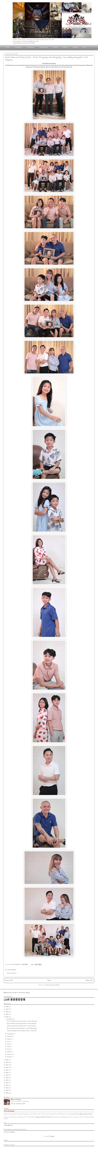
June (8, 1044)
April (8, 1049)
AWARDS (75, 48)
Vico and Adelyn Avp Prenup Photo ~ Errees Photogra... (22, 1021)
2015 (7, 1075)
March (9, 1051)
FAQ (84, 48)
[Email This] (35, 964)
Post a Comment (12, 973)
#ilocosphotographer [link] (68, 65)
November (10, 1034)
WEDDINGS (18, 48)
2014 (7, 1077)
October (9, 1036)
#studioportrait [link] (34, 65)
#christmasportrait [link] (66, 67)
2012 (7, 1083)
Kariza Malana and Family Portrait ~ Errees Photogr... (22, 1023)
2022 (7, 1017)
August (9, 1039)
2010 (7, 1088)
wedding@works (8, 1125)
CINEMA (65, 48)
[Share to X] (38, 964)
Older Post (89, 980)
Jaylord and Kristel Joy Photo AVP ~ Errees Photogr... (21, 1026)
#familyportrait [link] (56, 67)
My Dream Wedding (9, 1132)
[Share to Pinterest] (40, 964)
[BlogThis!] (36, 964)
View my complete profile (18, 1103)
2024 (7, 1011)
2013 (7, 1080)
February (9, 1054)
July (8, 1041)
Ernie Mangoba (16, 1099)
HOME (8, 48)
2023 (7, 1014)
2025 (7, 1009)
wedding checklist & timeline (43, 1117)
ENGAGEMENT (44, 48)
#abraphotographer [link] (80, 65)
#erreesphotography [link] (24, 65)
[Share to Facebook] (39, 964)
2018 (7, 1067)
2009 (7, 1090)
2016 (7, 1072)
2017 (7, 1070)
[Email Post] (32, 964)
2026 (7, 1006)
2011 (7, 1085)
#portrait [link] (48, 67)
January (9, 1056)
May (8, 1046)
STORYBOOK (30, 48)
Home (49, 980)
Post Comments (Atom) (53, 985)
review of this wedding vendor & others (81, 1114)
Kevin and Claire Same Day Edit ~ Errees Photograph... (22, 1028)
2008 (7, 1093)
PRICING (55, 48)
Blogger (52, 1136)
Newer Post (9, 980)
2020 (7, 1062)
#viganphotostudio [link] (45, 65)
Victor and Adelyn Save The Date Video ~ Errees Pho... (22, 1030)
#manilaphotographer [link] (39, 67)
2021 (7, 1060)
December (10, 1019)
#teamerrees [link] (13, 65)
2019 (7, 1065)
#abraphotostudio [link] (56, 65)
